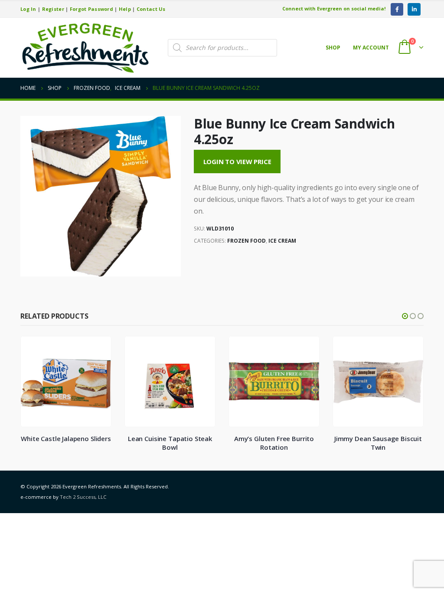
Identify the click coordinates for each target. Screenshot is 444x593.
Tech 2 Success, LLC (83, 497)
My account (371, 47)
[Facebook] (397, 9)
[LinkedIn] (414, 9)
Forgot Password (91, 9)
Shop (333, 47)
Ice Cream (282, 240)
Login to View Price (237, 161)
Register (53, 9)
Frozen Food (246, 240)
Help (125, 9)
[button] (405, 316)
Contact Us (151, 9)
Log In (28, 9)
